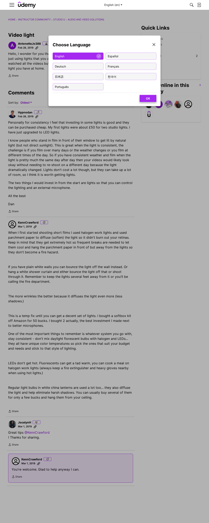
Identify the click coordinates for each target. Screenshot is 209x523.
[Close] (153, 45)
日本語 (59, 76)
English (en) (112, 5)
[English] (27, 5)
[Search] (191, 5)
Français (113, 66)
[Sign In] (199, 5)
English (59, 56)
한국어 (112, 76)
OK (148, 98)
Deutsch (60, 66)
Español (113, 56)
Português (62, 86)
